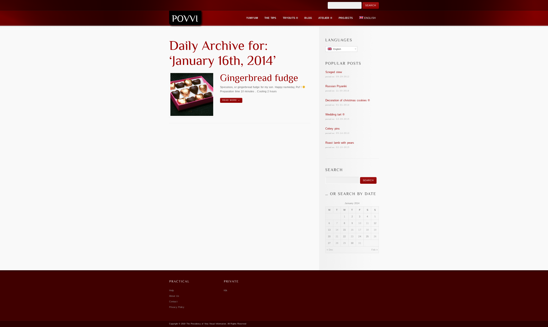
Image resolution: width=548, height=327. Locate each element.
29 (344, 243)
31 (359, 243)
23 (352, 236)
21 (337, 236)
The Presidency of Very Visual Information (206, 324)
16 (352, 229)
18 (367, 229)
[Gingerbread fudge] (191, 94)
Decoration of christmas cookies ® (347, 100)
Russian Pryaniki (336, 86)
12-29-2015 (342, 119)
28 (337, 243)
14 (337, 229)
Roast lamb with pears (339, 142)
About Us (174, 296)
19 (375, 229)
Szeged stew (333, 72)
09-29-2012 (342, 77)
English (370, 17)
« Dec (330, 249)
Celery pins (332, 128)
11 (367, 223)
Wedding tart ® (335, 114)
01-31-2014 (342, 105)
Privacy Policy (176, 307)
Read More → (231, 100)
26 (375, 236)
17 (359, 229)
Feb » (374, 249)
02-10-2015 (342, 147)
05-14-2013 (342, 133)
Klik (225, 290)
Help (171, 290)
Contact (173, 301)
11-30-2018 (342, 91)
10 (359, 223)
